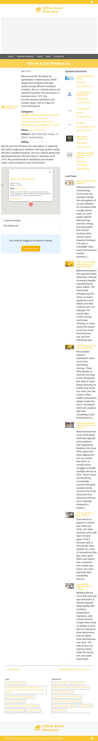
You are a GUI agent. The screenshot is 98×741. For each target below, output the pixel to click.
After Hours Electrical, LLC (82, 138)
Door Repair (82, 98)
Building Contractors (32, 115)
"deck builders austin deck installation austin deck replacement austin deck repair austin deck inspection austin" (25, 690)
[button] (31, 205)
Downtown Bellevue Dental (85, 77)
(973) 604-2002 (84, 116)
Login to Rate (31, 248)
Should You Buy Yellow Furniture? (86, 182)
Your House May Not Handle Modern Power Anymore (86, 425)
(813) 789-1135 (37, 130)
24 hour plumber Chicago (15, 701)
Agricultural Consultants (79, 688)
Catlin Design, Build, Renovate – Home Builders (85, 155)
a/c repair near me (33, 710)
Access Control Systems (61, 683)
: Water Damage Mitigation (15, 683)
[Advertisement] (49, 36)
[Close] (50, 172)
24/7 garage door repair (14, 710)
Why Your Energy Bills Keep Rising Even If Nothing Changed (85, 264)
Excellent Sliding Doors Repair (83, 93)
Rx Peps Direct (83, 109)
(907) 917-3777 (84, 130)
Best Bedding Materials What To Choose (84, 586)
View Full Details (15, 199)
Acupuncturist (78, 683)
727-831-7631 (83, 102)
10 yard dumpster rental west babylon (20, 697)
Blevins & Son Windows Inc (22, 178)
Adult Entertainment (60, 688)
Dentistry (81, 82)
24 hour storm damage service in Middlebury (22, 706)
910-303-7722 (83, 147)
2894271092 (82, 169)
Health (79, 112)
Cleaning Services (85, 126)
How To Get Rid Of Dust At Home (84, 514)
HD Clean (80, 123)
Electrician (81, 143)
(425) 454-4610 (84, 86)
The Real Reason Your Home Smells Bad (86, 346)
